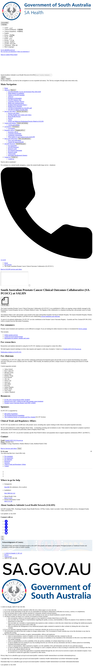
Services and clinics (10, 111)
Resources (7, 461)
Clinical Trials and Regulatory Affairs (15, 464)
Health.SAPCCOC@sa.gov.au (72, 349)
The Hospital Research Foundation (14, 415)
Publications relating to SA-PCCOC (11, 352)
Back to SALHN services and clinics (11, 269)
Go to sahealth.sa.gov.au (8, 50)
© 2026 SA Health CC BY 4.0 (13, 553)
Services (10, 118)
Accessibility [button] (4, 22)
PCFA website (83, 329)
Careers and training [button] (22, 123)
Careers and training (10, 123)
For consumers (8, 456)
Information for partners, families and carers (16, 338)
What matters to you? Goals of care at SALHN (21, 137)
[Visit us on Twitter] (6, 527)
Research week (12, 149)
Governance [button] (15, 126)
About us (7, 90)
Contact (6, 466)
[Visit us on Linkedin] (6, 530)
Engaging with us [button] (20, 130)
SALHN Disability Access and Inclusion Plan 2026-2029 (24, 91)
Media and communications (16, 103)
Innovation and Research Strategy (17, 155)
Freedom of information (15, 98)
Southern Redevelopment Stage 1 (17, 105)
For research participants (15, 150)
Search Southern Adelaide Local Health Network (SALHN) (18, 75)
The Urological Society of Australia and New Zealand (19, 417)
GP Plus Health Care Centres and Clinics (19, 115)
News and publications (10, 138)
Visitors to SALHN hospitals (16, 95)
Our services (8, 264)
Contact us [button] (14, 157)
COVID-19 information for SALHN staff (20, 108)
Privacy (6, 555)
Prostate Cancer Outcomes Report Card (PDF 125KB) (20, 403)
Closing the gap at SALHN (16, 142)
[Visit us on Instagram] (6, 524)
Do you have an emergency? (9, 51)
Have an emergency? (24, 51)
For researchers (12, 145)
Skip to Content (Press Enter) (9, 54)
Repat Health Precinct (14, 116)
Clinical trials (12, 153)
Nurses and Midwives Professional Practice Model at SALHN (26, 121)
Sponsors (7, 463)
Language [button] (4, 24)
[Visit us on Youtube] (6, 533)
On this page (4, 451)
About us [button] (13, 90)
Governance (7, 126)
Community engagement (15, 135)
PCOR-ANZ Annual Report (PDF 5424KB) (17, 399)
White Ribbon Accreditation (16, 93)
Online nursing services (11, 335)
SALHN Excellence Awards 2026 (18, 109)
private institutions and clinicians (50, 316)
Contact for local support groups (13, 336)
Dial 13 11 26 (8, 501)
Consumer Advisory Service (16, 101)
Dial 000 (6, 487)
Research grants (12, 152)
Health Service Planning (15, 106)
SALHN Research (9, 144)
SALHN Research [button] (20, 144)
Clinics (10, 119)
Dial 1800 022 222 (9, 493)
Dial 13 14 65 (8, 498)
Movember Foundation (11, 414)
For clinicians (8, 459)
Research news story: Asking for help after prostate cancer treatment (23, 401)
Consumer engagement (14, 133)
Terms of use (8, 556)
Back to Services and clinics (9, 448)
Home (6, 88)
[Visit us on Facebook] (6, 521)
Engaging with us (9, 130)
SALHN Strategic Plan (14, 100)
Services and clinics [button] (22, 111)
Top (2, 539)
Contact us (7, 157)
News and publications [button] (24, 138)
